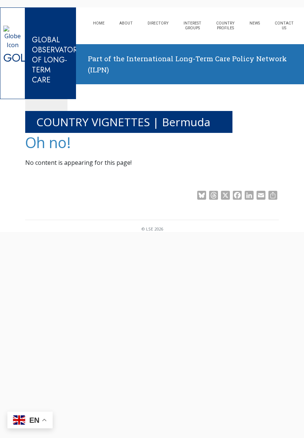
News (255, 23)
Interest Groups (192, 25)
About (126, 23)
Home (99, 23)
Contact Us (284, 25)
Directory (158, 23)
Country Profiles (225, 25)
